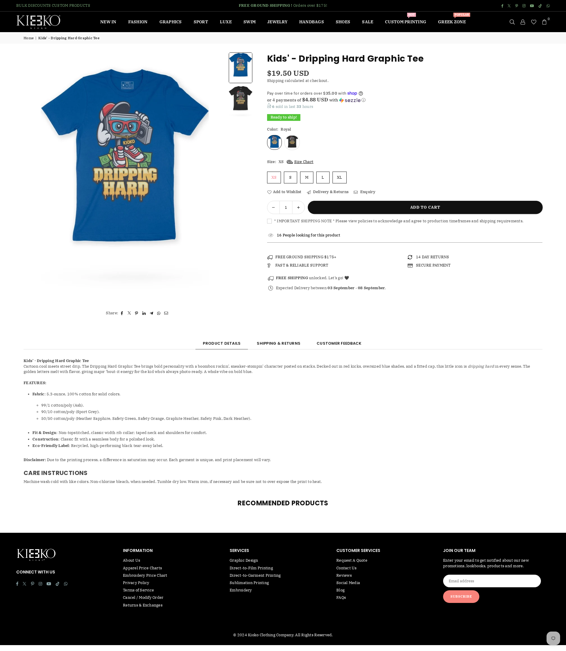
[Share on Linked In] (144, 313)
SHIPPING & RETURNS (278, 343)
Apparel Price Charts (142, 568)
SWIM (249, 21)
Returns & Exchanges (142, 605)
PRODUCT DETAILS (222, 343)
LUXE (226, 21)
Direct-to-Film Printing (251, 568)
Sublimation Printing (249, 582)
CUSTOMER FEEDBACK (339, 343)
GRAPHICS (170, 21)
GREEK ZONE (453, 19)
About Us (131, 560)
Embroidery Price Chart (145, 575)
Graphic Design (244, 560)
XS (274, 177)
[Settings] (523, 22)
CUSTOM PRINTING (405, 19)
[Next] (214, 177)
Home (29, 38)
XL (339, 177)
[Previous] (35, 177)
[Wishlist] (533, 22)
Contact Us (346, 568)
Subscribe (461, 596)
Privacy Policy (136, 582)
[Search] (512, 22)
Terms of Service (138, 590)
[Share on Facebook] (122, 313)
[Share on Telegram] (151, 313)
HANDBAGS (311, 21)
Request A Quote (351, 560)
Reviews (344, 575)
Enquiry (367, 191)
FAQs (341, 597)
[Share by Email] (166, 313)
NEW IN (108, 21)
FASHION (138, 21)
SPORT (201, 21)
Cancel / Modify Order (143, 597)
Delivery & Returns (330, 191)
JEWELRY (277, 21)
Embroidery (241, 590)
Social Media (348, 582)
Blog (340, 590)
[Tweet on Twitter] (129, 313)
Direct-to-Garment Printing (255, 575)
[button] (544, 22)
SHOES (343, 21)
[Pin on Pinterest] (136, 313)
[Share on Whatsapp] (159, 313)
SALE (367, 21)
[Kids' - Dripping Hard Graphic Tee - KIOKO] (240, 68)
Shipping (275, 80)
